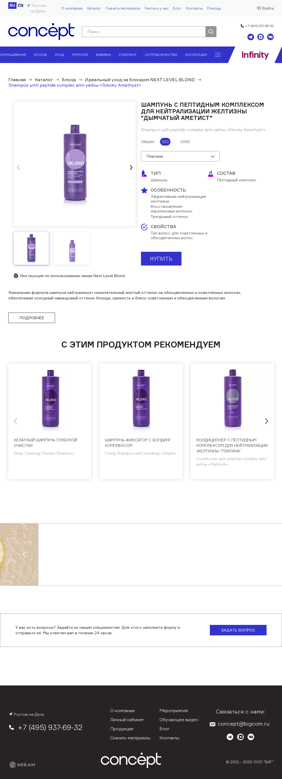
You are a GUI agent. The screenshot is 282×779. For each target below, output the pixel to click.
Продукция (121, 728)
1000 (185, 141)
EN (20, 5)
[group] (75, 164)
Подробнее (32, 317)
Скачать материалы (122, 8)
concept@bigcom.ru (244, 723)
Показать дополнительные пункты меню (218, 54)
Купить (161, 258)
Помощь (214, 8)
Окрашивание (13, 55)
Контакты (194, 8)
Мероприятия (173, 710)
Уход (59, 55)
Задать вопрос (238, 630)
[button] (131, 167)
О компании (72, 8)
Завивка (103, 55)
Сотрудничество (161, 55)
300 (165, 141)
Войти (268, 8)
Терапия (80, 55)
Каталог (94, 8)
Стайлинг (128, 55)
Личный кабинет (127, 719)
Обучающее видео (178, 719)
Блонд (40, 55)
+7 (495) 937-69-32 (259, 26)
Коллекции (196, 55)
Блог (177, 8)
